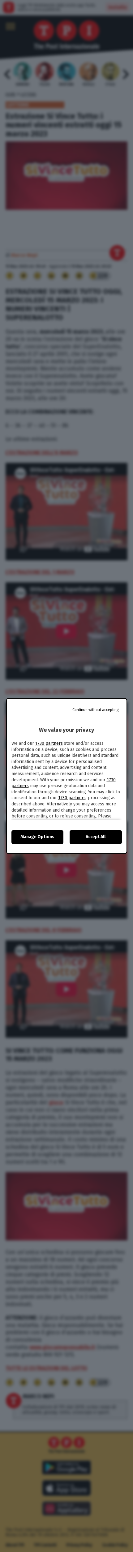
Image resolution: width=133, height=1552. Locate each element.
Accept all (95, 836)
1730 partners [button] (49, 743)
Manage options (37, 836)
